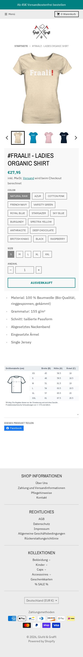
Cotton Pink (56, 196)
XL (37, 254)
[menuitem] (18, 138)
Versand (28, 178)
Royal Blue (17, 213)
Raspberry (57, 238)
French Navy (18, 204)
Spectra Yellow (41, 221)
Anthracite (18, 230)
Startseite (21, 46)
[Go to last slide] (7, 138)
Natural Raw (19, 196)
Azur (37, 196)
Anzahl (12, 263)
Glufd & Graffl (47, 637)
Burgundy (17, 221)
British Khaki (19, 238)
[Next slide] (76, 138)
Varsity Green (43, 204)
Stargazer (39, 213)
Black (40, 238)
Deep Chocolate (43, 230)
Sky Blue (58, 213)
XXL (47, 254)
